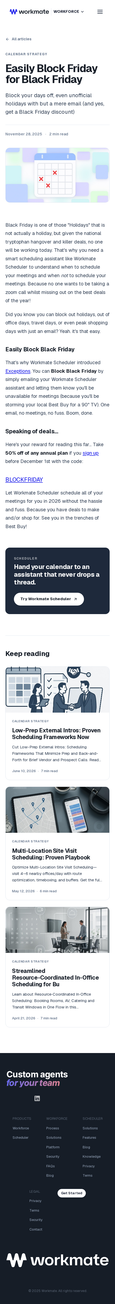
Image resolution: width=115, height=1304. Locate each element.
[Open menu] (100, 11)
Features (89, 1137)
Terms (88, 1175)
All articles (22, 39)
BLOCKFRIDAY (24, 479)
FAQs (50, 1166)
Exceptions (17, 371)
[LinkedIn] (37, 1098)
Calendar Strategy (26, 54)
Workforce (21, 1128)
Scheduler (21, 1137)
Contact (35, 1229)
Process (52, 1128)
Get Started (71, 1193)
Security (52, 1156)
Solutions (54, 1137)
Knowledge (92, 1156)
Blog (50, 1175)
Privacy (89, 1166)
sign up (91, 453)
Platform (53, 1147)
